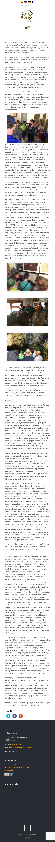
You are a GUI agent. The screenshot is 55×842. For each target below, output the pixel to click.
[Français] (33, 2)
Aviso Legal (8, 770)
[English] (25, 2)
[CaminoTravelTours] (27, 15)
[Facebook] (22, 5)
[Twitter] (25, 5)
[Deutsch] (29, 2)
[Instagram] (29, 5)
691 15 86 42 (17, 745)
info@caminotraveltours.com (20, 747)
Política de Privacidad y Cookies (16, 767)
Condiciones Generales (13, 765)
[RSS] (32, 5)
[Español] (22, 2)
